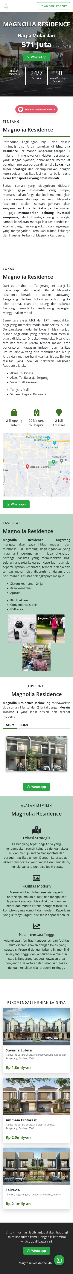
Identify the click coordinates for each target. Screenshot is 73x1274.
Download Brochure (53, 6)
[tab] (10, 725)
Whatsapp (17, 504)
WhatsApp (37, 57)
